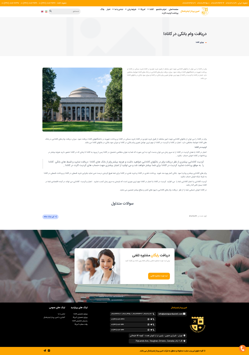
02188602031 (231, 3)
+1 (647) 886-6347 (10, 3)
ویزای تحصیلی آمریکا (80, 317)
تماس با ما (61, 313)
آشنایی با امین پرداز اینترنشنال (54, 317)
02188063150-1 (203, 3)
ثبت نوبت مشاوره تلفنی (159, 276)
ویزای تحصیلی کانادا (80, 313)
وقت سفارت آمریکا (81, 324)
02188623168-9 (189, 3)
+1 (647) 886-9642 (47, 3)
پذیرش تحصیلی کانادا (79, 320)
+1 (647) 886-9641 (29, 3)
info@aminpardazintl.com (171, 313)
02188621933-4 (217, 3)
